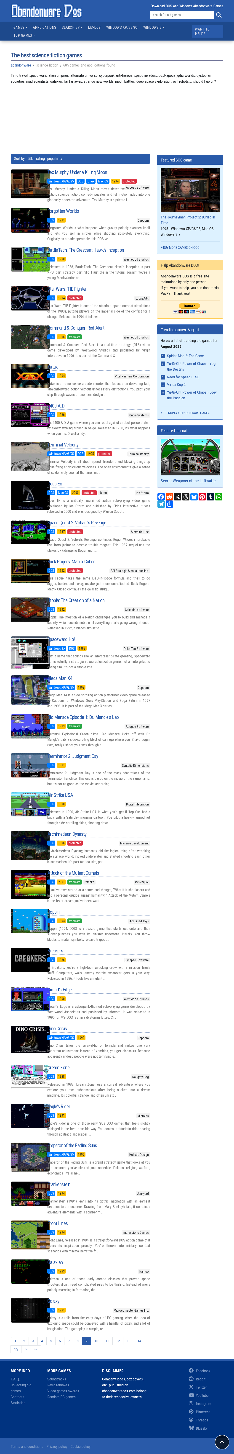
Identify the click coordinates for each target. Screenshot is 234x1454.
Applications (44, 27)
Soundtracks (56, 1379)
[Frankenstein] (25, 1194)
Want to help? (202, 31)
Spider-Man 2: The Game (185, 356)
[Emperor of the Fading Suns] (25, 1157)
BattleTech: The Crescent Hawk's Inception (85, 250)
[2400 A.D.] (25, 415)
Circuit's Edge (59, 989)
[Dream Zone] (25, 1077)
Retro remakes (58, 1385)
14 (139, 1341)
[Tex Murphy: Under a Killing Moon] (25, 184)
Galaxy (53, 1301)
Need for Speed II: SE (183, 377)
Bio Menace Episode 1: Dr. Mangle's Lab (83, 717)
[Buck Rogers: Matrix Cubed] (25, 571)
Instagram (203, 1403)
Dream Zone (58, 1067)
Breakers (55, 951)
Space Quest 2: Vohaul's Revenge (76, 523)
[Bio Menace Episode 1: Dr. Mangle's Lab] (25, 726)
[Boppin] (25, 921)
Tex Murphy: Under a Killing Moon (77, 172)
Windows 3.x (154, 27)
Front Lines (57, 1223)
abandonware (21, 65)
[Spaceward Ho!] (25, 652)
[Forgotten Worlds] (25, 220)
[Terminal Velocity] (25, 456)
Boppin (53, 912)
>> (35, 1349)
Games (19, 27)
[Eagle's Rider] (25, 1116)
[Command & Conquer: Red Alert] (25, 337)
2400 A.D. (56, 406)
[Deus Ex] (25, 495)
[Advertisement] (117, 116)
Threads (202, 1420)
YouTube (202, 1395)
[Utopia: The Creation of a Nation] (25, 609)
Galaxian (55, 1262)
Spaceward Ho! (61, 639)
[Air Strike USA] (25, 804)
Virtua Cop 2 (176, 384)
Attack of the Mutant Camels (73, 873)
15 (16, 1349)
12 (118, 1341)
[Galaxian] (25, 1271)
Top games (22, 35)
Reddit (200, 1379)
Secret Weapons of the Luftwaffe (188, 480)
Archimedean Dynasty (67, 834)
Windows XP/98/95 (122, 27)
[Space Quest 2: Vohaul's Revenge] (25, 532)
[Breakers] (25, 960)
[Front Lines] (25, 1235)
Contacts (17, 1397)
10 (96, 1341)
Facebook (203, 1371)
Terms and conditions (27, 1446)
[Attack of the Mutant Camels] (25, 884)
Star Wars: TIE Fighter (67, 289)
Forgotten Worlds (63, 211)
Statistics (18, 1402)
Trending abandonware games (186, 413)
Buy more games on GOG (181, 248)
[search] (218, 15)
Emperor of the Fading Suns (72, 1145)
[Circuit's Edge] (25, 999)
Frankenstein (58, 1184)
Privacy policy (56, 1446)
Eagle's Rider (58, 1106)
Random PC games (61, 1397)
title (31, 158)
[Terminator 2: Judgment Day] (25, 765)
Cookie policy (80, 1446)
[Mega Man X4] (25, 690)
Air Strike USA (60, 795)
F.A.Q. (15, 1379)
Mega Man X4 (59, 678)
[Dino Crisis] (25, 1039)
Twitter (201, 1387)
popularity (54, 158)
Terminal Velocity (62, 445)
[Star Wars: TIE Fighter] (25, 298)
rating (40, 158)
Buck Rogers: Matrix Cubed (71, 561)
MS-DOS (94, 27)
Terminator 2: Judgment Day (72, 756)
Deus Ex (54, 484)
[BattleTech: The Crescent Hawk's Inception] (25, 259)
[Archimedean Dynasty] (25, 845)
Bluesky (201, 1428)
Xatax (52, 367)
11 (107, 1341)
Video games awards (63, 1391)
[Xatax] (25, 376)
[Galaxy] (25, 1310)
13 (128, 1341)
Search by (71, 27)
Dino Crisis (57, 1028)
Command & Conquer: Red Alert (75, 328)
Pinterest (203, 1412)
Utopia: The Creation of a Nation (76, 600)
